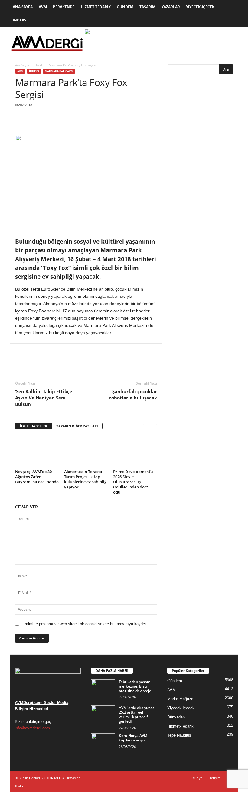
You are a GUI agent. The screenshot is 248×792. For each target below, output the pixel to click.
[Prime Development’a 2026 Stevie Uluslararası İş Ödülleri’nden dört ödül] (135, 450)
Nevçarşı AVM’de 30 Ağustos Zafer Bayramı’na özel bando (37, 477)
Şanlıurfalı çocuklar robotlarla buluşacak (133, 394)
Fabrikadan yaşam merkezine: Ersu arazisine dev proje (135, 686)
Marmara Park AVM (59, 71)
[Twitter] (35, 120)
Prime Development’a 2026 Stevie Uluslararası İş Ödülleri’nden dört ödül (133, 482)
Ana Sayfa (23, 6)
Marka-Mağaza (180, 699)
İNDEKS (34, 71)
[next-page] (154, 426)
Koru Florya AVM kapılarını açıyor (133, 738)
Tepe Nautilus (179, 735)
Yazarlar (171, 6)
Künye (197, 778)
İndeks (19, 20)
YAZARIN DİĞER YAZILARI (77, 426)
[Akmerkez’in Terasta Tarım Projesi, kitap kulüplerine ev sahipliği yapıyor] (86, 450)
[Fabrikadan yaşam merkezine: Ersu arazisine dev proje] (103, 688)
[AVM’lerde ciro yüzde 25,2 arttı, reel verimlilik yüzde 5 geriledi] (103, 714)
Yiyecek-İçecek (200, 6)
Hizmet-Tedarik (180, 726)
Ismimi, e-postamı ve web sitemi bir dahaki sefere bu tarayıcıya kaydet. (84, 624)
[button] (229, 13)
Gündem (125, 6)
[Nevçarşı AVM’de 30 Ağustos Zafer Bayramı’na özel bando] (37, 450)
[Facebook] (21, 120)
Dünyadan (176, 717)
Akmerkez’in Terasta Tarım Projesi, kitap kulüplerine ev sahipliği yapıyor (86, 479)
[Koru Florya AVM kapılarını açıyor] (103, 742)
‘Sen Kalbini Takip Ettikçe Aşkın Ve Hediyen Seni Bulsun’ (43, 397)
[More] (77, 120)
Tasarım (147, 6)
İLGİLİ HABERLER (33, 426)
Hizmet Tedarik (96, 6)
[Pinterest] (49, 120)
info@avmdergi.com (32, 728)
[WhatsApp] (63, 120)
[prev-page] (146, 426)
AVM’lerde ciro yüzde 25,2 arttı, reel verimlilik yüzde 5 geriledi (137, 714)
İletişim (214, 778)
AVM (43, 6)
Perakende (64, 6)
